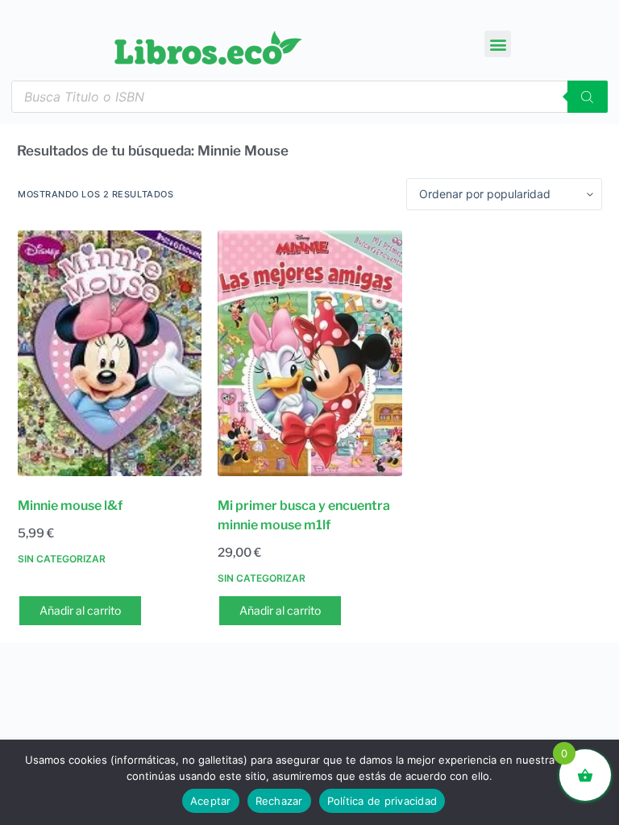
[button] (497, 44)
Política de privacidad (382, 800)
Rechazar (279, 800)
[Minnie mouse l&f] (109, 353)
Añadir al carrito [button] (80, 610)
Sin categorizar (62, 559)
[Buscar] (587, 97)
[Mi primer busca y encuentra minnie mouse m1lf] (309, 353)
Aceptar (210, 800)
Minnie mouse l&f (70, 505)
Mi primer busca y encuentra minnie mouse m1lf (304, 515)
